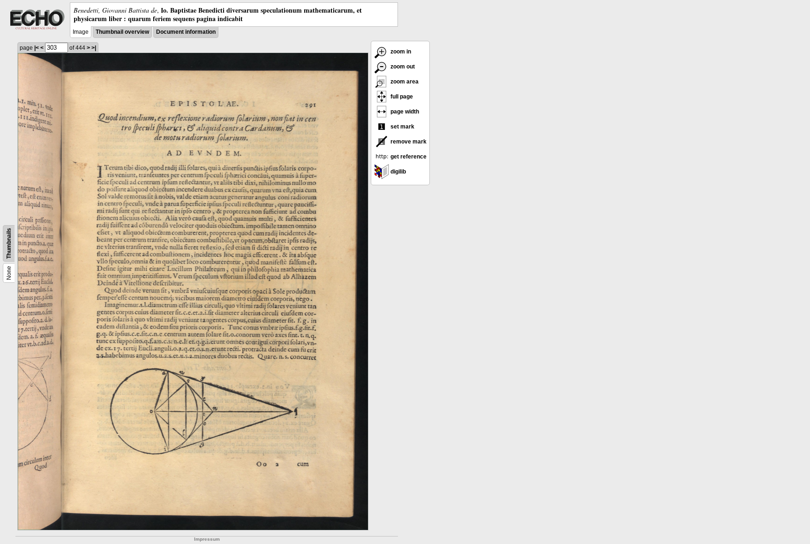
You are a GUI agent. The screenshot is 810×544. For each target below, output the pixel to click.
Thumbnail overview (122, 32)
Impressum (207, 539)
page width (404, 111)
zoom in (400, 51)
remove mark (408, 141)
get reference (408, 156)
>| (93, 48)
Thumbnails (9, 243)
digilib (397, 171)
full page (401, 96)
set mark (401, 126)
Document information (186, 32)
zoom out (402, 66)
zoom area (404, 81)
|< (36, 48)
